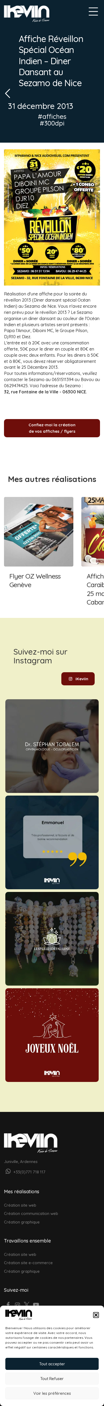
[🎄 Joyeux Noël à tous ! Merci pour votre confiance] (52, 1035)
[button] (96, 1315)
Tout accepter (52, 1363)
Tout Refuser (52, 1378)
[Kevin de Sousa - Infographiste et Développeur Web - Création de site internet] (26, 13)
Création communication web (31, 1213)
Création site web (20, 1205)
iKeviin (81, 678)
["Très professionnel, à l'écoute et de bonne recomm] (52, 842)
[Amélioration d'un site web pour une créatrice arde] (52, 939)
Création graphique (22, 1222)
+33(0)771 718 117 (28, 1172)
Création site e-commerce (28, 1262)
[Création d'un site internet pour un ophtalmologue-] (52, 746)
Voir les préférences (52, 1393)
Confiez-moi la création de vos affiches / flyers (52, 428)
